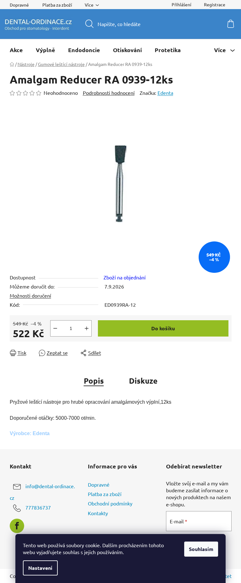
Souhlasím (201, 549)
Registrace (214, 4)
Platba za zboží (57, 5)
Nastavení (40, 567)
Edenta (165, 92)
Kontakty (98, 513)
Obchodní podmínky (110, 503)
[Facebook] (17, 526)
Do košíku (163, 328)
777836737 (38, 507)
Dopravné (19, 5)
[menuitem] (16, 50)
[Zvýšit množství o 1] (86, 328)
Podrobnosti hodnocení (109, 92)
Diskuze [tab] (143, 381)
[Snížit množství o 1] (55, 328)
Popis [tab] (94, 381)
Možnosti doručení (30, 295)
